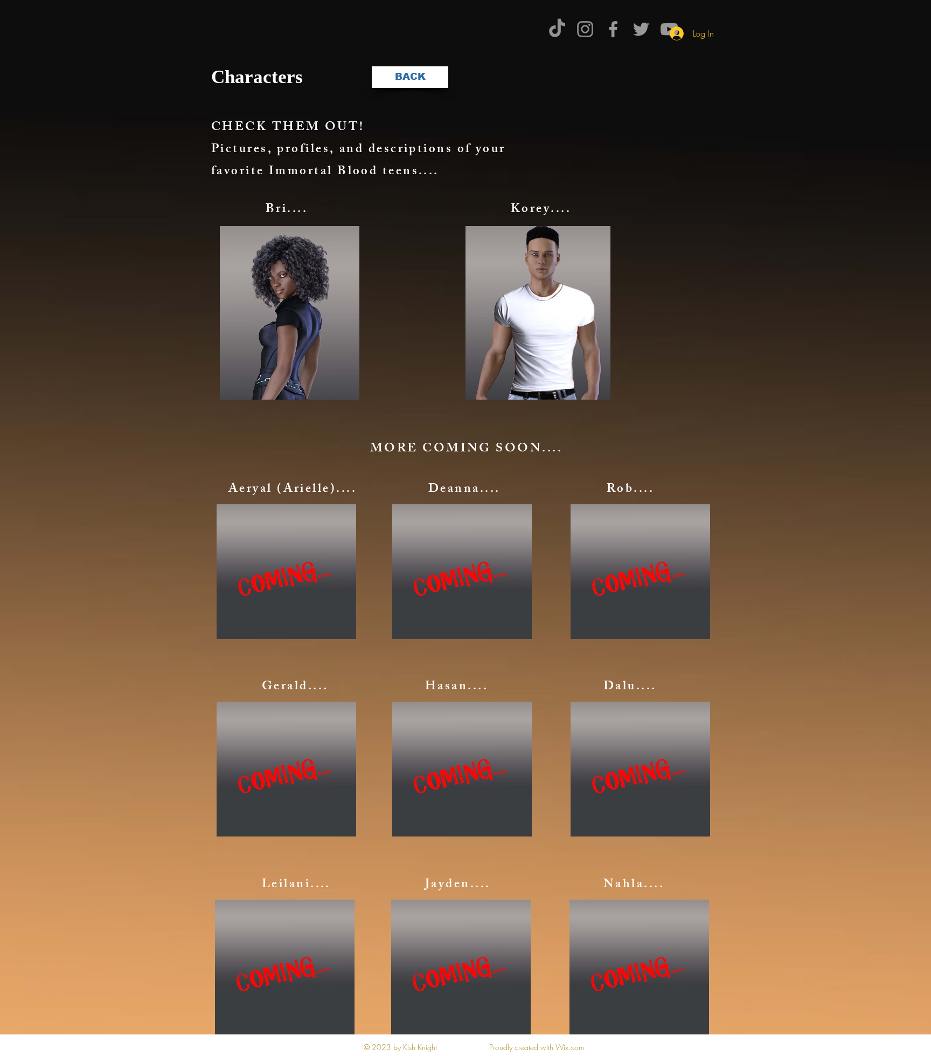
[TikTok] (557, 29)
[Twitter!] (641, 29)
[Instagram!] (585, 29)
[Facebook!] (613, 29)
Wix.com (569, 1047)
